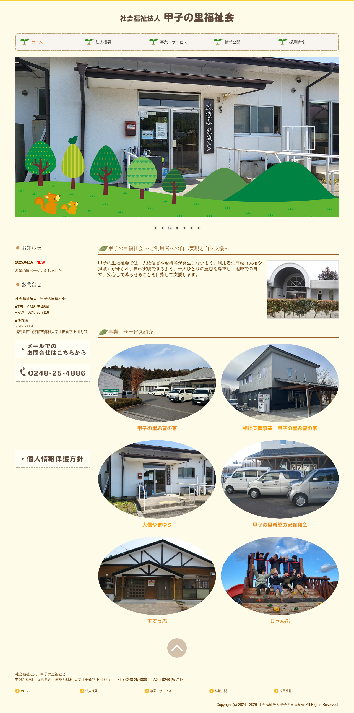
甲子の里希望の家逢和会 (280, 524)
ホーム (37, 42)
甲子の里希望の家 (157, 428)
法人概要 (103, 42)
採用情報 (297, 42)
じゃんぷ (280, 621)
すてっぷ (157, 621)
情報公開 (232, 42)
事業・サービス (173, 42)
